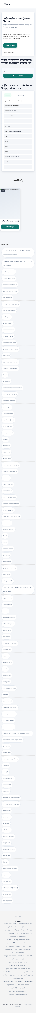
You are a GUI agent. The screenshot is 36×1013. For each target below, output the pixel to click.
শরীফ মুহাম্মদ (5, 862)
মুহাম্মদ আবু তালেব (6, 855)
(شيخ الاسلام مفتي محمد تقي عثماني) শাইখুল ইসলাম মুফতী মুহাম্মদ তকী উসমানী (17, 589)
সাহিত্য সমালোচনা (27, 946)
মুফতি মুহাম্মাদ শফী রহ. (7, 662)
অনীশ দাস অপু (6, 765)
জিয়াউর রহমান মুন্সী (6, 381)
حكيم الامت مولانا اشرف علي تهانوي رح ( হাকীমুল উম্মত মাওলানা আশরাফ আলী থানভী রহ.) (16, 252)
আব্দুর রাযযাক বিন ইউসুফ (8, 548)
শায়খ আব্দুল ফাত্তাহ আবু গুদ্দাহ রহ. (10, 868)
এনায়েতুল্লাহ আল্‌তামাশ (8, 433)
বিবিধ (16, 927)
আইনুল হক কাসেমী (6, 752)
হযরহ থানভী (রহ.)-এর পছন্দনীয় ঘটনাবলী (18, 962)
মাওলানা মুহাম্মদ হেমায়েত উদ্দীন (9, 400)
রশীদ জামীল (5, 536)
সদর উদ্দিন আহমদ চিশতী (7, 323)
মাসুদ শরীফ (5, 542)
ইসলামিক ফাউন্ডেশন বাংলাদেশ (9, 272)
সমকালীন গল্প (21, 956)
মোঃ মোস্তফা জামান (7, 894)
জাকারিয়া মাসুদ (6, 656)
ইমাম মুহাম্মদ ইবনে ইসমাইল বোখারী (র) (11, 304)
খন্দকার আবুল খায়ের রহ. (7, 297)
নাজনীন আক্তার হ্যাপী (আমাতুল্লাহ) (10, 888)
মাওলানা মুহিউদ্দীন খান (7, 491)
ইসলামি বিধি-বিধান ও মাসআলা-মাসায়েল (18, 991)
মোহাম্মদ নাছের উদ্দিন (7, 785)
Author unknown (8, 484)
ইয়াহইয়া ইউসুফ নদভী (7, 701)
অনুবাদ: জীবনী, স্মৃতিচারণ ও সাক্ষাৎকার (18, 936)
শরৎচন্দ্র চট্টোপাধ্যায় (7, 675)
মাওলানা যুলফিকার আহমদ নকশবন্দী (10, 394)
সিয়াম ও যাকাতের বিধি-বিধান (25, 923)
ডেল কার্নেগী (5, 669)
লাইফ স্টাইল (29, 956)
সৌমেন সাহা (5, 694)
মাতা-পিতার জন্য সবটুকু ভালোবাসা (24, 933)
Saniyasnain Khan (8, 336)
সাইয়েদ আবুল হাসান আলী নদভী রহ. (10, 291)
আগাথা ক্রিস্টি (5, 772)
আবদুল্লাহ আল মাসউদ (7, 598)
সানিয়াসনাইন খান (6, 445)
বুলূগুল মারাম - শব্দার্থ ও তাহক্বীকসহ (25, 975)
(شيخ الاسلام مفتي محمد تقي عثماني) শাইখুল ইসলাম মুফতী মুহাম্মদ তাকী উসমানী (17, 263)
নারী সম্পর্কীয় (22, 988)
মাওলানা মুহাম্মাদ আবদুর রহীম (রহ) (10, 471)
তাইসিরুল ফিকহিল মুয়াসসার (10, 923)
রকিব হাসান (5, 375)
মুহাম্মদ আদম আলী (6, 636)
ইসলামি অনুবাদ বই (8, 927)
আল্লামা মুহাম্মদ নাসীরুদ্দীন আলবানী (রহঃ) (11, 516)
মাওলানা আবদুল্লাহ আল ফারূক (9, 497)
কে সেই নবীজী (14, 988)
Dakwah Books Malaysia (10, 707)
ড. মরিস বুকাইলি (6, 791)
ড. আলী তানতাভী (6, 746)
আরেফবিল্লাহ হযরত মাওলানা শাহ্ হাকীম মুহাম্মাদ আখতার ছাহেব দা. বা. (17, 733)
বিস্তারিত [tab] (8, 96)
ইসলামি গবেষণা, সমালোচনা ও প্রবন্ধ (23, 949)
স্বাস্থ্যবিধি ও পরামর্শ (28, 972)
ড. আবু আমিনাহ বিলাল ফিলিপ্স (9, 849)
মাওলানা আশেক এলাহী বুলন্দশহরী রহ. (10, 368)
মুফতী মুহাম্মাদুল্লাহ (7, 810)
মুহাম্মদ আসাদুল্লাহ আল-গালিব (9, 310)
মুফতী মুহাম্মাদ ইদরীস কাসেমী (8, 529)
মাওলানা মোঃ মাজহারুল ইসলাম (9, 688)
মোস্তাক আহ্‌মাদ (6, 355)
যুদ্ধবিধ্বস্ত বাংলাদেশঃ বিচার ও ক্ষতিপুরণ (18, 994)
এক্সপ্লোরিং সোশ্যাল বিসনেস (26, 927)
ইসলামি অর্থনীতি (7, 972)
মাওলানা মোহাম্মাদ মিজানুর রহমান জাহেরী (11, 804)
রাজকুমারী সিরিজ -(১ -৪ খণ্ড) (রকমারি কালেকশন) (18, 985)
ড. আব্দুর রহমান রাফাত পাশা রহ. (9, 568)
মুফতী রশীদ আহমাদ (6, 830)
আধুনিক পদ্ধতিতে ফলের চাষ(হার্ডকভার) (10, 221)
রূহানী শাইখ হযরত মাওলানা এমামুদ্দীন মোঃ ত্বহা (12, 739)
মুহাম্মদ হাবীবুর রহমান (7, 881)
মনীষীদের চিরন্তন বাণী (18, 978)
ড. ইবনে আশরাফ (6, 875)
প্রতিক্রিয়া (17, 1006)
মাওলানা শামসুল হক (7, 407)
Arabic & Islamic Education (18, 965)
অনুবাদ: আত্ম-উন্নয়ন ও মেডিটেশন (12, 946)
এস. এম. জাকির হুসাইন (7, 426)
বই (12, 952)
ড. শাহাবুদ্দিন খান (14, 105)
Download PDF (10, 45)
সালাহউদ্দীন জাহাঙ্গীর (7, 630)
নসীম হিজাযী (5, 439)
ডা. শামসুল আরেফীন (7, 523)
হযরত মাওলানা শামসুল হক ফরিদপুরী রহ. (11, 465)
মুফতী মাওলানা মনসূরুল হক (8, 624)
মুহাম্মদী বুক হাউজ (6, 682)
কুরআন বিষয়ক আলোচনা (26, 943)
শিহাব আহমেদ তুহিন (7, 649)
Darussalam (6, 478)
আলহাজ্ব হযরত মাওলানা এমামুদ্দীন (10, 643)
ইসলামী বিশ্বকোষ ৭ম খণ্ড (9, 975)
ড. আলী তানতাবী (6, 555)
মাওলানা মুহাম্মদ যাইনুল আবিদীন (9, 342)
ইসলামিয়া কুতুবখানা (7, 317)
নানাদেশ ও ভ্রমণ (17, 972)
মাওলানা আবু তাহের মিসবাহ (8, 330)
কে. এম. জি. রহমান (7, 458)
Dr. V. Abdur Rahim (8, 720)
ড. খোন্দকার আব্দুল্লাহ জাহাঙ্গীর (9, 278)
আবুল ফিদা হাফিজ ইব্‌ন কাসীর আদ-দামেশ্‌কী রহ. (12, 388)
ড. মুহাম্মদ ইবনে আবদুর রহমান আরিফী (10, 362)
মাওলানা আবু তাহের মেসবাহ (8, 727)
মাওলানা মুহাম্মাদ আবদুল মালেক (9, 714)
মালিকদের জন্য (28, 1004)
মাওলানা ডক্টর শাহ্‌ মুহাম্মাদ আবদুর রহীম (11, 503)
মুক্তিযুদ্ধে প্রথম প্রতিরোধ (10, 956)
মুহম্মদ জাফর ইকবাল (7, 561)
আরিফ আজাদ (5, 611)
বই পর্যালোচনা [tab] (21, 96)
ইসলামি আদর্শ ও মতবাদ (27, 930)
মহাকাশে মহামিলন (20, 952)
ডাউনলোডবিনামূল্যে (10, 227)
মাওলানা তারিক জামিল (7, 604)
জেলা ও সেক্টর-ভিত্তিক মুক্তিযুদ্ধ (11, 930)
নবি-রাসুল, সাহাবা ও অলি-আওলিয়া (21, 939)
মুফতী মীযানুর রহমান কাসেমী (8, 778)
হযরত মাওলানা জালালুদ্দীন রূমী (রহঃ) (10, 759)
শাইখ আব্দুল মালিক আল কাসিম (9, 617)
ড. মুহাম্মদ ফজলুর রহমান (8, 413)
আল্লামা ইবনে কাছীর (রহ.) (8, 420)
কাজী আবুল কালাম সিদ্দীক (8, 581)
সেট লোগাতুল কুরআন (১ (9, 933)
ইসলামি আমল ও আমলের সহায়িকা (18, 959)
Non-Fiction (29, 981)
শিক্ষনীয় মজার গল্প (8, 949)
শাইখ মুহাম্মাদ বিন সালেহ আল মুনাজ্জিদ (10, 349)
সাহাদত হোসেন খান (7, 817)
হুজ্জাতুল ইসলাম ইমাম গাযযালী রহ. (10, 284)
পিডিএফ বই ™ (18, 917)
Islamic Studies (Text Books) (12, 981)
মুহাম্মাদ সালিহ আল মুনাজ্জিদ (8, 836)
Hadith (9, 939)
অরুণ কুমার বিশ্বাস (6, 843)
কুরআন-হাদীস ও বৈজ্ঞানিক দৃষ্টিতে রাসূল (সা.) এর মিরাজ (18, 968)
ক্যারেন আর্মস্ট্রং (6, 823)
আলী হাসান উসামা (6, 452)
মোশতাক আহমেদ (6, 574)
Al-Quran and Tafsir (11, 943)
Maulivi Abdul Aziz (8, 510)
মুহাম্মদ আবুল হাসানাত (7, 900)
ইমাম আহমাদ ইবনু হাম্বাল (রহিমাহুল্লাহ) (11, 797)
